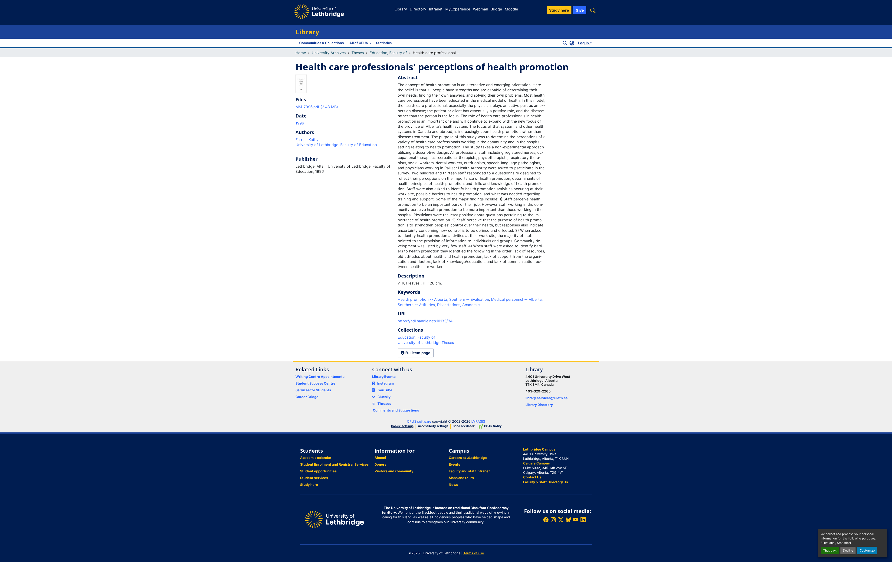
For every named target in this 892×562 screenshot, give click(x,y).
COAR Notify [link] (492, 426)
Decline (848, 550)
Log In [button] (584, 43)
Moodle (511, 9)
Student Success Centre (315, 383)
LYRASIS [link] (478, 421)
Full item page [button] (417, 352)
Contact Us (532, 477)
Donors (380, 464)
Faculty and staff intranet (469, 471)
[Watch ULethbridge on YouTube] (575, 520)
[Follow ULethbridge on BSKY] (568, 520)
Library (401, 9)
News (453, 485)
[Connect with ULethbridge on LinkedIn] (583, 520)
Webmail (480, 9)
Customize (867, 550)
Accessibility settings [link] (433, 426)
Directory (418, 9)
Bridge (496, 9)
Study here (309, 485)
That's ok (829, 550)
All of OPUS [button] (358, 43)
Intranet (436, 9)
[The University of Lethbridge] (334, 519)
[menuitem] (359, 43)
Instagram (385, 383)
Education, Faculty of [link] (388, 52)
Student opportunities (318, 471)
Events (454, 464)
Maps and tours (461, 478)
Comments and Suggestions (396, 410)
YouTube (385, 390)
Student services (314, 478)
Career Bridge (306, 397)
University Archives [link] (329, 52)
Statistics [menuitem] (384, 43)
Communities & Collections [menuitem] (321, 43)
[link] (343, 106)
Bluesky (383, 397)
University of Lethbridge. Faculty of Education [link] (336, 144)
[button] (592, 10)
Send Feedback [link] (464, 426)
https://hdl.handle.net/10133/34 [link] (425, 321)
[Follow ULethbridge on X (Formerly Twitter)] (560, 520)
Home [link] (300, 52)
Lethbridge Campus (539, 449)
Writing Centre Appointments (319, 377)
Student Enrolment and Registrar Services (334, 464)
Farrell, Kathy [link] (306, 139)
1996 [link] (299, 123)
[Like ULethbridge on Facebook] (546, 520)
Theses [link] (357, 52)
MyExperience (457, 9)
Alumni (380, 458)
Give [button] (580, 10)
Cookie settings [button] (402, 426)
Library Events (384, 377)
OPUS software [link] (419, 421)
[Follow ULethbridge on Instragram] (553, 520)
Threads (384, 403)
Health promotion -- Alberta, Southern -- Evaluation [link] (443, 299)
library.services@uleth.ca (546, 398)
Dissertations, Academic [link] (458, 304)
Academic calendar (315, 458)
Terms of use (473, 553)
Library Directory (539, 405)
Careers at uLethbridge (468, 458)
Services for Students (313, 390)
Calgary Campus (536, 463)
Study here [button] (559, 10)
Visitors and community (393, 471)
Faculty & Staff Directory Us (545, 482)
